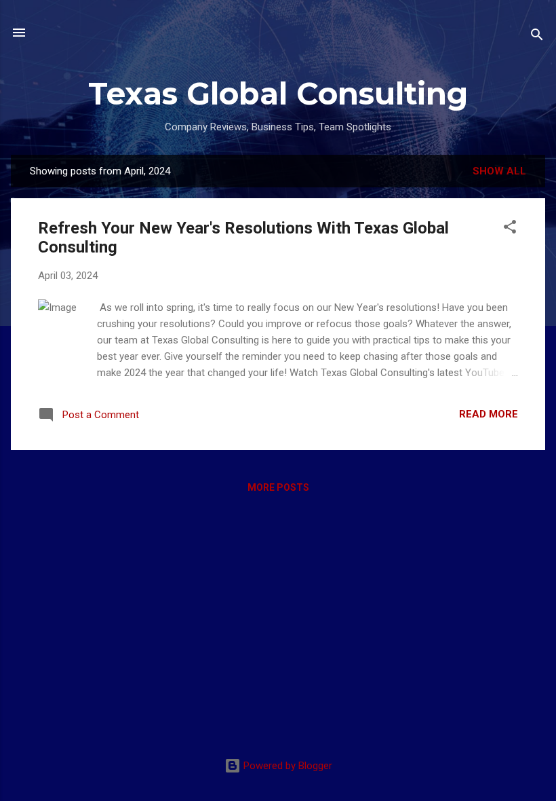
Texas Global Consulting (278, 93)
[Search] (537, 37)
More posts (278, 487)
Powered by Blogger (286, 766)
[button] (510, 229)
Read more (488, 414)
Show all (499, 171)
